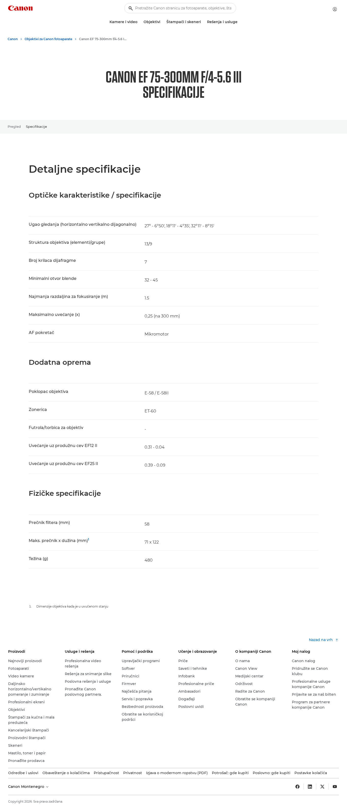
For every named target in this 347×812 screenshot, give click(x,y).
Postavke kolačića (310, 773)
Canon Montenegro (26, 786)
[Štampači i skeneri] (203, 22)
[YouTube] (335, 787)
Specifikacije (36, 126)
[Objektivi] (162, 22)
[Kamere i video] (139, 22)
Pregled (14, 126)
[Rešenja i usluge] (240, 22)
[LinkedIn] (310, 787)
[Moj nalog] (335, 9)
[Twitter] (322, 787)
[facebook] (297, 787)
